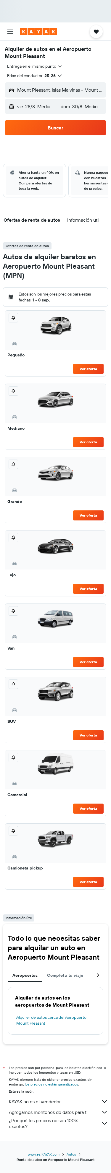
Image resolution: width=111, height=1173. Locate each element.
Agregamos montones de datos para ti (48, 1112)
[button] (10, 31)
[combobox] (35, 66)
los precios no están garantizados (51, 1084)
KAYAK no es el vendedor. (35, 1101)
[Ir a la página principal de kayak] (38, 31)
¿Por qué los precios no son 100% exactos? (43, 1123)
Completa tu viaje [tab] (65, 975)
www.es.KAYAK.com (43, 1154)
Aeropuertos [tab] (25, 975)
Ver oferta (88, 368)
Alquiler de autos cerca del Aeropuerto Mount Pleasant (51, 1020)
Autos (71, 1154)
